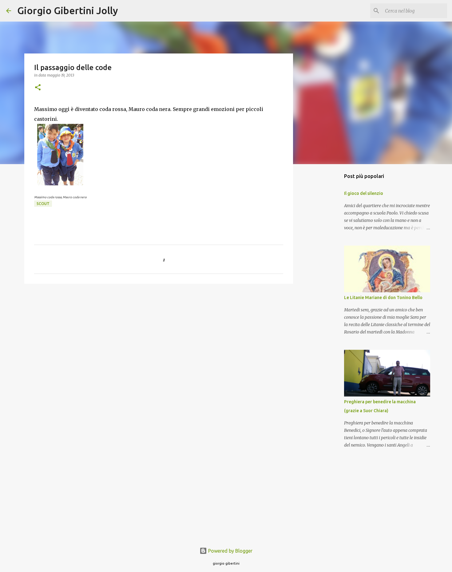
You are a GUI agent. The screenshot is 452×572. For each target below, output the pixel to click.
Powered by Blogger (229, 551)
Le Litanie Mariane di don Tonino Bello (383, 297)
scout (43, 204)
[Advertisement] (158, 336)
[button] (38, 88)
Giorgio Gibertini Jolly (67, 10)
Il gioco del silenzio (363, 193)
